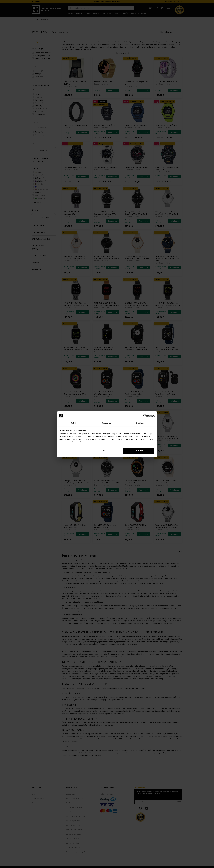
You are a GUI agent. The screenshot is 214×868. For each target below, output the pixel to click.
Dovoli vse (139, 451)
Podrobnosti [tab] (107, 423)
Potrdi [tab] (73, 423)
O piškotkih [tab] (140, 423)
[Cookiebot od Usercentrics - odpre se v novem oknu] (145, 415)
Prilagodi (105, 451)
